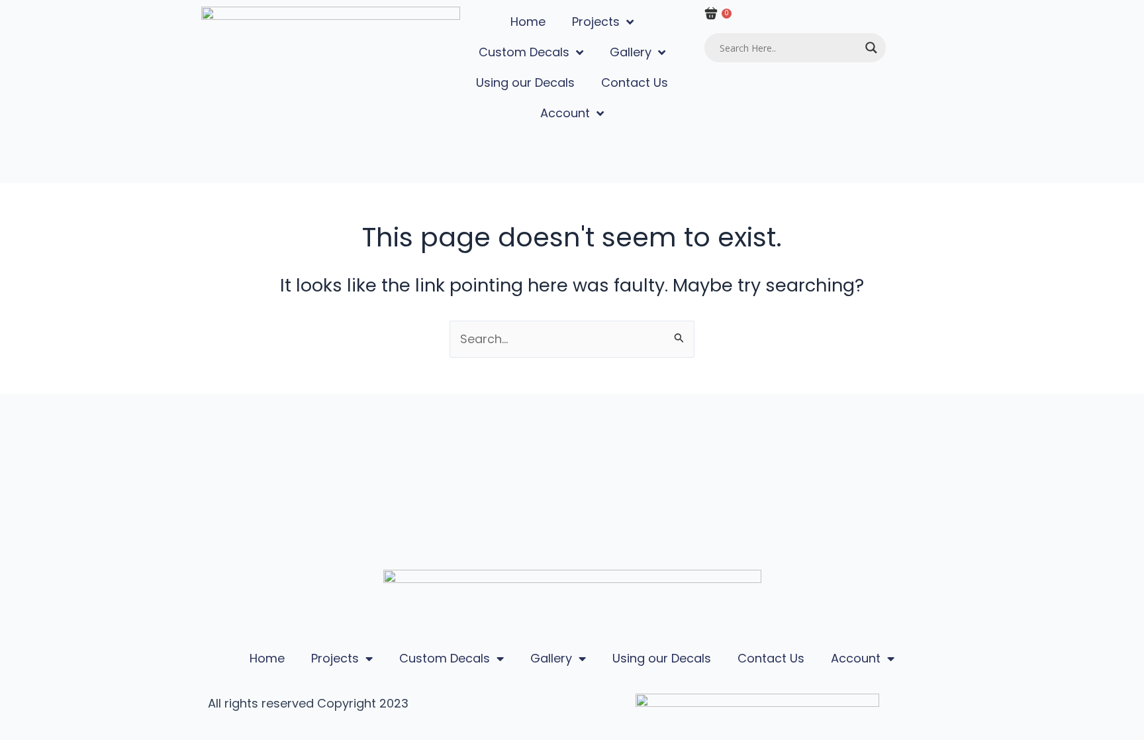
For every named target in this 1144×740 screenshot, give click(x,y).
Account (565, 113)
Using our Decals (525, 82)
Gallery (630, 52)
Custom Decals (524, 52)
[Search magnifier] (871, 47)
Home (528, 21)
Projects (596, 21)
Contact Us (634, 82)
